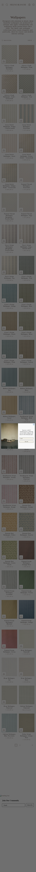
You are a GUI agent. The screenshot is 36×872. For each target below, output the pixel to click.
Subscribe (26, 441)
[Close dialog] (33, 424)
